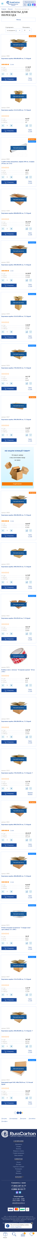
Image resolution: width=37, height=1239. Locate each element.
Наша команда (18, 1155)
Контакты (18, 1173)
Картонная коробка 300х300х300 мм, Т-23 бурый (16, 515)
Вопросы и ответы (18, 1151)
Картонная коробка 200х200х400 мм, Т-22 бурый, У (17, 1031)
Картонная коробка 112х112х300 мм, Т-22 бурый (16, 316)
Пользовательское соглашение (26, 1223)
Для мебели (32, 1118)
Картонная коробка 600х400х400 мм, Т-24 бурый (16, 58)
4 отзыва (12, 64)
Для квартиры (13, 1118)
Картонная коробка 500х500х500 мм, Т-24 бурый (16, 265)
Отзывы (18, 1146)
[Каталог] (5, 1234)
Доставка (18, 1164)
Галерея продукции (18, 1153)
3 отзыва (12, 520)
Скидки (18, 1171)
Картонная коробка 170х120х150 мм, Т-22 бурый (16, 368)
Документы (18, 1144)
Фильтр (18, 19)
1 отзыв (11, 270)
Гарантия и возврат (18, 1166)
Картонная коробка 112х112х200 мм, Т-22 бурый (16, 110)
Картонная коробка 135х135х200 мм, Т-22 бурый (16, 979)
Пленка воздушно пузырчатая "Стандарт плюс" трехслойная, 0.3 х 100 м (16, 928)
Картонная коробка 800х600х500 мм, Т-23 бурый (16, 213)
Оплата (19, 1162)
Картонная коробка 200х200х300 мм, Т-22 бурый (16, 721)
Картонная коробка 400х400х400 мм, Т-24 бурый (16, 876)
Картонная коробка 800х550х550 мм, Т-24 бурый (16, 824)
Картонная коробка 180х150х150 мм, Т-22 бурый (16, 566)
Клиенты (18, 1148)
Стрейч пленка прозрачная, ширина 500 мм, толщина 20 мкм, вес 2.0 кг (17, 162)
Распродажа (18, 1169)
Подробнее (17, 484)
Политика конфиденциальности (10, 1223)
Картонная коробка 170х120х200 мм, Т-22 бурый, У (17, 773)
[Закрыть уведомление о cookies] (32, 1223)
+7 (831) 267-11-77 (18, 1186)
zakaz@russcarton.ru (18, 1203)
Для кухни (23, 1118)
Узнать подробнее (16, 1227)
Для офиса (4, 1121)
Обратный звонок (29, 2)
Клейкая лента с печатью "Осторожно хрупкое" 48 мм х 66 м (18, 670)
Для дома (4, 1118)
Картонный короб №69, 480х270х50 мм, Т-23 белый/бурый (17, 1083)
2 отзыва (12, 881)
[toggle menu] (2, 3)
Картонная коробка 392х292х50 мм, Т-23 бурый (15, 618)
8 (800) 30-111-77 (18, 1189)
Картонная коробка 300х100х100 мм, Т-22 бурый (16, 419)
